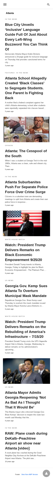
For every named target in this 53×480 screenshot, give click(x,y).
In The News (11, 19)
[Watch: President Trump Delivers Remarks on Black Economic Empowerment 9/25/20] (26, 223)
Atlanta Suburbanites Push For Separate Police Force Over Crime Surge (26, 187)
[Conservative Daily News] (26, 4)
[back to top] (46, 473)
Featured (10, 73)
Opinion (9, 145)
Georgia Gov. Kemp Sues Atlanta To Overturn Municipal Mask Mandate (26, 291)
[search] (48, 4)
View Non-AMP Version (29, 474)
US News (9, 280)
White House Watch (15, 239)
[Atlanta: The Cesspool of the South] (26, 129)
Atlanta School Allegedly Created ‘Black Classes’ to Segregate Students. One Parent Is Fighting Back (26, 88)
